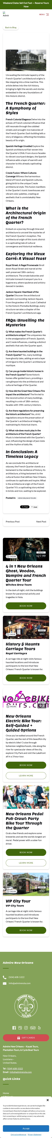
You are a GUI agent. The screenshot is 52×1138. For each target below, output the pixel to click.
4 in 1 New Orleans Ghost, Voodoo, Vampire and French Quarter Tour (26, 573)
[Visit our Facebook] (14, 1028)
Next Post (41, 521)
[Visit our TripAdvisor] (33, 1028)
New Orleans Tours (27, 498)
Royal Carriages (16, 653)
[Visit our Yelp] (39, 1028)
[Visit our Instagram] (26, 1028)
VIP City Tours (15, 905)
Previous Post (13, 521)
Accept (26, 1128)
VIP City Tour (18, 901)
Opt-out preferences (18, 1134)
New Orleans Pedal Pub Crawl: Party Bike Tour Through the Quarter (24, 821)
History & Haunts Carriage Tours (23, 646)
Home (6, 1093)
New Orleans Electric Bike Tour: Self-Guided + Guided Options (23, 723)
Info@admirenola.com (21, 1072)
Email (35, 507)
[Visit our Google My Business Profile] (20, 1028)
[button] (47, 1100)
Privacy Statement (34, 1134)
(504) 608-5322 (15, 1068)
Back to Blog (10, 27)
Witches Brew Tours (19, 584)
